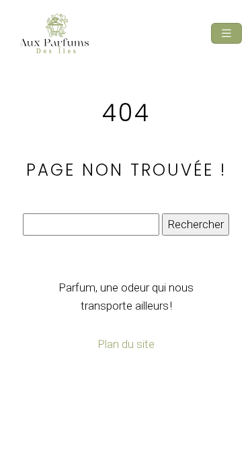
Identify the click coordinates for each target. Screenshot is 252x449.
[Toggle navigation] (226, 33)
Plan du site (126, 344)
